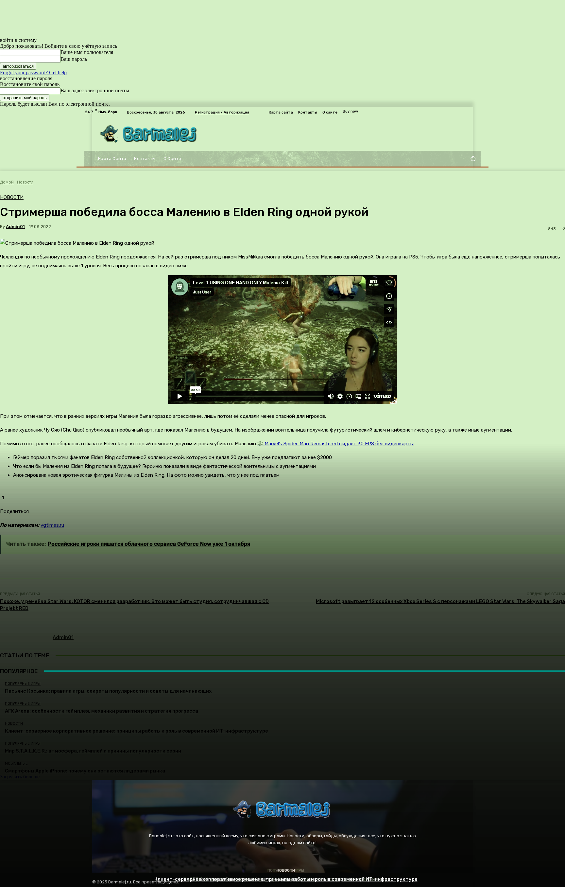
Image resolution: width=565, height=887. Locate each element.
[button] (473, 159)
